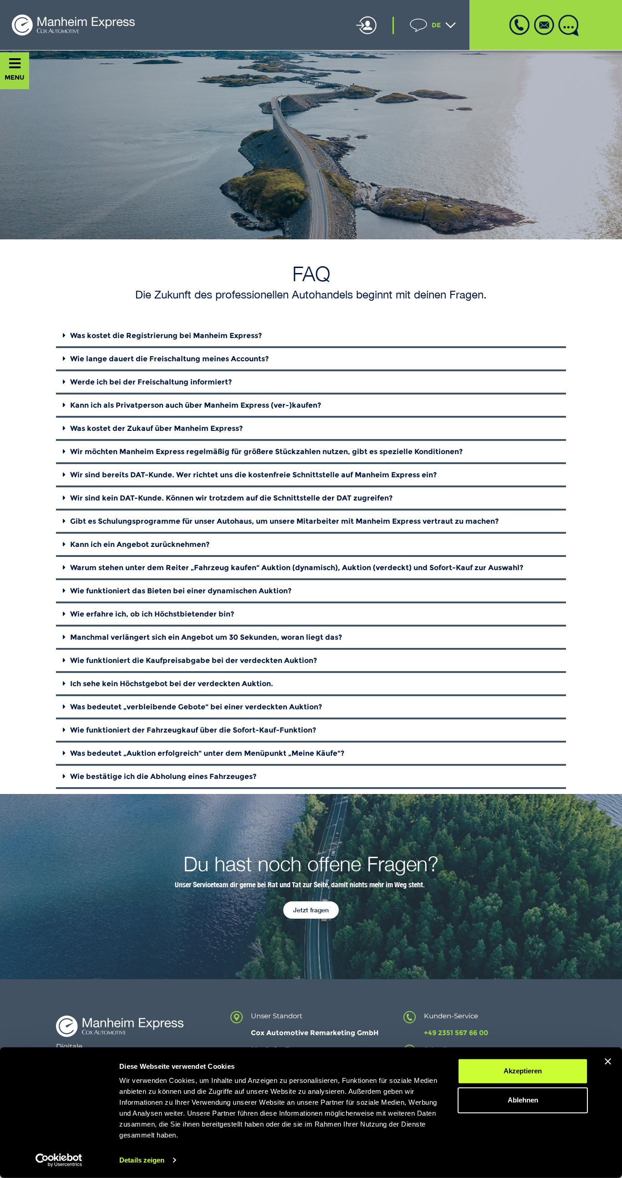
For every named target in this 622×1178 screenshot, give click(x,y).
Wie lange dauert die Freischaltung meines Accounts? (169, 358)
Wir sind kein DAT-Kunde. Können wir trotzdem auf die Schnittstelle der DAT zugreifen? (231, 498)
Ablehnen (523, 1100)
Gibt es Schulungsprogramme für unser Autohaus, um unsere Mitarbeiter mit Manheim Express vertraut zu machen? (284, 521)
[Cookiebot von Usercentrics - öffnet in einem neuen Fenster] (59, 1160)
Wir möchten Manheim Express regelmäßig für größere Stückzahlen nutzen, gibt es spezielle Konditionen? (266, 451)
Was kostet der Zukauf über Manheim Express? (156, 428)
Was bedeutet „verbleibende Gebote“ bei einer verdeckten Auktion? (196, 707)
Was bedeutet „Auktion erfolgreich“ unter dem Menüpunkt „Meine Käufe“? (207, 753)
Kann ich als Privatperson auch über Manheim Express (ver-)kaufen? (195, 405)
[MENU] (14, 63)
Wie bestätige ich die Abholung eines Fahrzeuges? (163, 776)
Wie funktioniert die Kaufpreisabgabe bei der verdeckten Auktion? (193, 660)
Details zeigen (141, 1160)
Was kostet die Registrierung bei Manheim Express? (166, 335)
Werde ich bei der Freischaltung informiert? (151, 382)
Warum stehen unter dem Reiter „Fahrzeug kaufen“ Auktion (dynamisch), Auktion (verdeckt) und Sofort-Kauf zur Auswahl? (296, 567)
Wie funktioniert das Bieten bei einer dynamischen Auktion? (180, 590)
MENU (15, 77)
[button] (311, 336)
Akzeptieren (523, 1071)
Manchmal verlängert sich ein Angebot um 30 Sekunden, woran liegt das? (206, 637)
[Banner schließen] (608, 1061)
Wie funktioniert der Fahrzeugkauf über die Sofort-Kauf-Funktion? (193, 730)
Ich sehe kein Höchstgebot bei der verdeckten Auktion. (171, 683)
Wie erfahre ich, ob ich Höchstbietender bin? (152, 614)
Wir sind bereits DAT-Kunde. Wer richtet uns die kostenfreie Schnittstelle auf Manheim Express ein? (253, 474)
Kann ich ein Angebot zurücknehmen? (139, 544)
